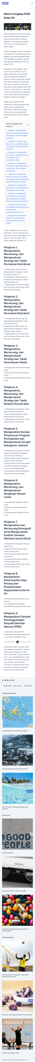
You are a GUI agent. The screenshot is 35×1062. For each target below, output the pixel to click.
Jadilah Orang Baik (7, 852)
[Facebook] (2, 680)
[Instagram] (7, 680)
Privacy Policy (17, 685)
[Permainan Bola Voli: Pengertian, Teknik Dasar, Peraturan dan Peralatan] (17, 956)
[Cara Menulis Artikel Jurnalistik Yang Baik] (17, 872)
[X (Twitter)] (5, 680)
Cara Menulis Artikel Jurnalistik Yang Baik (14, 891)
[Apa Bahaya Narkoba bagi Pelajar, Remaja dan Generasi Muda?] (17, 910)
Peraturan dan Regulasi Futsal (10, 1053)
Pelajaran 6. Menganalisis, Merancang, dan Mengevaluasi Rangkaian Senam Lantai (17, 187)
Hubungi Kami (28, 685)
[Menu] (32, 3)
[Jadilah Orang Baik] (17, 834)
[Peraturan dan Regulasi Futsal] (17, 1034)
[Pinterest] (10, 680)
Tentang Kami (7, 685)
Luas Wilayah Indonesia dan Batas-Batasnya (15, 730)
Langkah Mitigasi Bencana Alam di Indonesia (15, 769)
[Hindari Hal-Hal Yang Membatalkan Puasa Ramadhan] (17, 996)
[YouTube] (13, 680)
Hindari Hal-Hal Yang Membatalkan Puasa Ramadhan (17, 1014)
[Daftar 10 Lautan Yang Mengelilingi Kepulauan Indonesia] (17, 788)
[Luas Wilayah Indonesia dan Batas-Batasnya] (17, 712)
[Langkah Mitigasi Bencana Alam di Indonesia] (17, 750)
